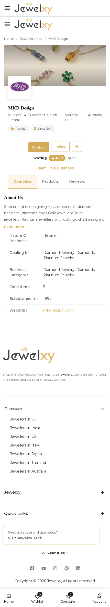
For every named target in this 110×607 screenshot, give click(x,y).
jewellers (65, 374)
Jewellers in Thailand (28, 463)
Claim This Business (55, 168)
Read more (14, 227)
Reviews (77, 181)
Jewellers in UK (23, 419)
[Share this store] (77, 147)
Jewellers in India (25, 428)
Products (50, 181)
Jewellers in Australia (28, 471)
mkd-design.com (58, 310)
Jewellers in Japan (26, 454)
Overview (22, 181)
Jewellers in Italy (24, 445)
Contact (39, 147)
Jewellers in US (23, 437)
